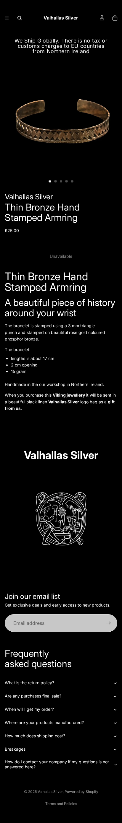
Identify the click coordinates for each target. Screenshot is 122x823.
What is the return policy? (29, 682)
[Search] (19, 18)
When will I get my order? (29, 709)
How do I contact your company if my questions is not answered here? (57, 764)
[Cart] (114, 18)
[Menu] (7, 18)
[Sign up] (108, 623)
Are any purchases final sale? (33, 695)
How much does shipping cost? (35, 735)
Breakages (15, 749)
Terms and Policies (61, 803)
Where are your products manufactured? (44, 722)
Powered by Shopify (81, 791)
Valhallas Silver (50, 791)
